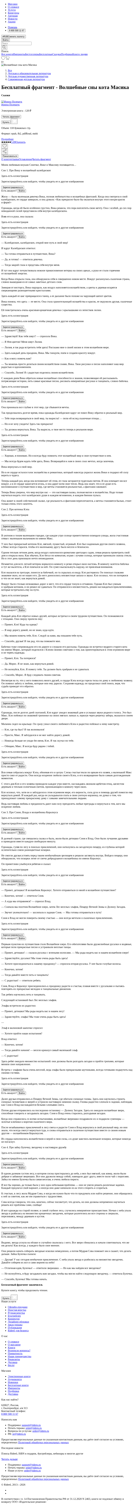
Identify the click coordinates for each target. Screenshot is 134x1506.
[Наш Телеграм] (9, 1493)
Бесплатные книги (18, 1385)
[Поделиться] (4, 151)
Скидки (56, 54)
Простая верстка (17, 1310)
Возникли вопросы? (19, 1350)
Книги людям (80, 54)
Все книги (7, 54)
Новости (12, 18)
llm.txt (11, 1365)
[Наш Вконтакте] (9, 1490)
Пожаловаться (10, 156)
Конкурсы (13, 12)
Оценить (20, 142)
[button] (67, 47)
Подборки (66, 54)
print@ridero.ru (34, 1428)
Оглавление (25, 159)
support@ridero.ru (31, 1425)
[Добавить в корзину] (14, 121)
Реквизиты (14, 1359)
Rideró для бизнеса (18, 1330)
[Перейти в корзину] (7, 59)
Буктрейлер (14, 1315)
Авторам (13, 15)
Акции (12, 21)
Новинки (13, 1382)
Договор (12, 1362)
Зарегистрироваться (13, 187)
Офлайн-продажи (17, 1307)
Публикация (15, 1327)
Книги (11, 1347)
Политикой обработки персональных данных (43, 1442)
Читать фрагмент (11, 116)
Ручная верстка (16, 1312)
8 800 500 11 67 (9, 1414)
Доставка (13, 1394)
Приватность (15, 1353)
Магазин (12, 4)
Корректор (14, 1318)
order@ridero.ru (40, 1431)
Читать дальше (9, 1459)
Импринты (19, 54)
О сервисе (13, 7)
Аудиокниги (15, 1379)
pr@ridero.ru (19, 1434)
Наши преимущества (19, 1356)
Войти (5, 40)
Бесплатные (45, 54)
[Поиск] (4, 47)
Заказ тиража (15, 1324)
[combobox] (67, 43)
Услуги (12, 10)
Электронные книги (19, 1376)
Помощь (12, 27)
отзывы (14, 159)
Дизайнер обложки (18, 1321)
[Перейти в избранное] (3, 59)
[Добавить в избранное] (4, 146)
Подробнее (7, 139)
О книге (5, 159)
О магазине (14, 1344)
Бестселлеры (32, 54)
